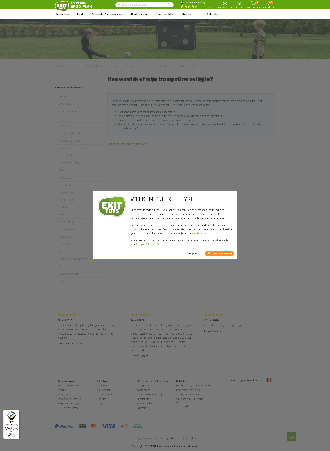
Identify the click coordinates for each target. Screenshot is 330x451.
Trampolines (62, 14)
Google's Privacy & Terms (149, 244)
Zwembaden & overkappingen (107, 14)
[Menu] (17, 412)
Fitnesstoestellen (165, 14)
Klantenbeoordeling (195, 2)
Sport (80, 14)
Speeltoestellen (139, 14)
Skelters (186, 14)
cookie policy (199, 233)
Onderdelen (212, 14)
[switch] (11, 435)
